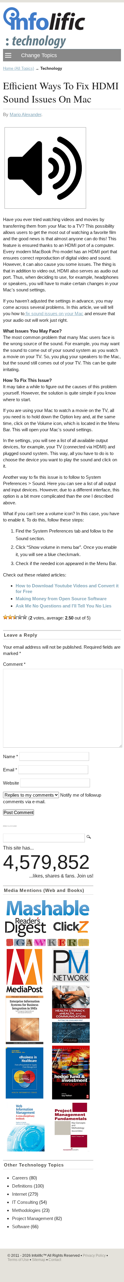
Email (10, 769)
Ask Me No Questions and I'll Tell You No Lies (63, 605)
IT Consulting (25, 1202)
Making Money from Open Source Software (61, 598)
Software (20, 1226)
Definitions (22, 1185)
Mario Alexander (25, 114)
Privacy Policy (94, 1255)
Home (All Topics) (18, 68)
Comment (14, 664)
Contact (54, 1260)
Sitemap (38, 1260)
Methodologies (26, 1210)
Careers (20, 1177)
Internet (19, 1194)
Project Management (32, 1218)
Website (11, 782)
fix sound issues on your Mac (53, 313)
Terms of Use (18, 1260)
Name (10, 756)
